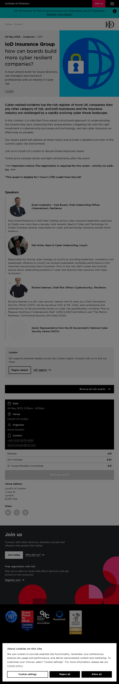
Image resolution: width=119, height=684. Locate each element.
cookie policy (15, 666)
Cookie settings (27, 674)
